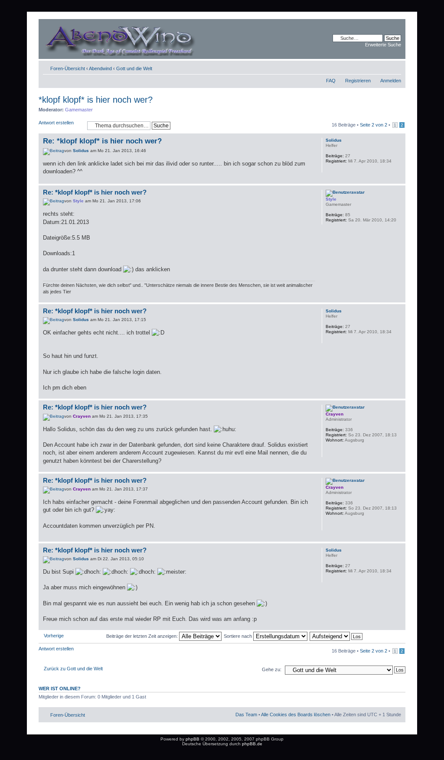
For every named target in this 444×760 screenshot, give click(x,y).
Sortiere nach (238, 636)
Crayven (82, 416)
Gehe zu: (271, 669)
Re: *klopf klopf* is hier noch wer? (102, 141)
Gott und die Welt (134, 68)
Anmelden (390, 80)
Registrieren (358, 80)
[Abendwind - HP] (132, 39)
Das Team (246, 714)
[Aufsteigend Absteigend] (336, 636)
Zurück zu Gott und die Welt (73, 668)
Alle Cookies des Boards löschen (295, 714)
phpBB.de (252, 743)
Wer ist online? (60, 688)
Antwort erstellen (56, 122)
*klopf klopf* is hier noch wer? (96, 99)
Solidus (81, 150)
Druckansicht (381, 67)
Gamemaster (79, 109)
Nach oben (398, 179)
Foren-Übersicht (67, 68)
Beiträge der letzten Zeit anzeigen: (142, 636)
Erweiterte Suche (383, 44)
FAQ (331, 80)
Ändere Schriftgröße (394, 67)
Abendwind (100, 68)
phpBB (192, 739)
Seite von (373, 124)
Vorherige (54, 635)
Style (78, 200)
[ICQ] (330, 451)
